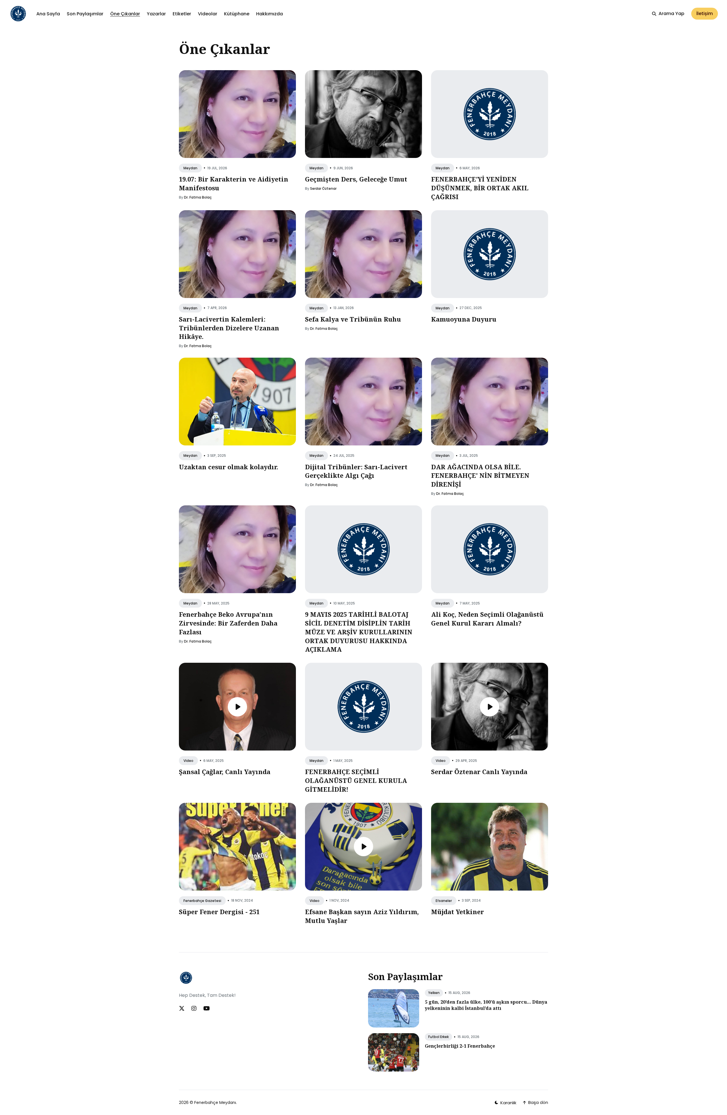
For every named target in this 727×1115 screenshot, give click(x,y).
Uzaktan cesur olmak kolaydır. (228, 466)
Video (188, 760)
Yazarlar (156, 14)
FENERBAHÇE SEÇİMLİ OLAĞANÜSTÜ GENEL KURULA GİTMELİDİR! (356, 781)
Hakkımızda (269, 14)
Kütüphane (236, 14)
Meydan (190, 168)
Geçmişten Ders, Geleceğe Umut (356, 179)
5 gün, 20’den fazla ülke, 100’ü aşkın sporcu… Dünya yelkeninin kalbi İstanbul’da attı (486, 1005)
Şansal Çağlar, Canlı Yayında (224, 772)
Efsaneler (444, 900)
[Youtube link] (206, 1008)
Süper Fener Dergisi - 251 (219, 911)
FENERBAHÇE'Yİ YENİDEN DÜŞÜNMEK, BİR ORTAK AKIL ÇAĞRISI (479, 188)
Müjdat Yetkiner (457, 911)
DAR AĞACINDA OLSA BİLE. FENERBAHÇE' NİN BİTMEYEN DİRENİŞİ (480, 475)
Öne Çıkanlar (125, 14)
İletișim (704, 13)
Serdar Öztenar (323, 188)
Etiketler (182, 14)
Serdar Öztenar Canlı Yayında (479, 772)
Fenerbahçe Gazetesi (202, 900)
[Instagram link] (194, 1008)
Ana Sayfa (48, 14)
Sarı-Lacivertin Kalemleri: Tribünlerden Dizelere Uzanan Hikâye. (229, 328)
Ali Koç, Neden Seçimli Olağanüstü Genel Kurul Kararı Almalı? (487, 618)
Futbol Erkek (438, 1036)
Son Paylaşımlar (85, 14)
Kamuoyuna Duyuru (463, 319)
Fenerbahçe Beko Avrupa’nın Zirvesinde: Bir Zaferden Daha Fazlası (228, 623)
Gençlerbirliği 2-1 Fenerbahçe (460, 1046)
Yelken (434, 992)
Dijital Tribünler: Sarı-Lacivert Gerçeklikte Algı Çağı (356, 471)
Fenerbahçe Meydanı (215, 1102)
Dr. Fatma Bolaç (198, 197)
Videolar (207, 14)
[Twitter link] (182, 1008)
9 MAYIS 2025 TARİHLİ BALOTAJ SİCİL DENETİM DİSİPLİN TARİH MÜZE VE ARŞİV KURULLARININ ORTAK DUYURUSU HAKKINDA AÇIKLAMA (358, 631)
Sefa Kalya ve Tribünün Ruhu (353, 319)
